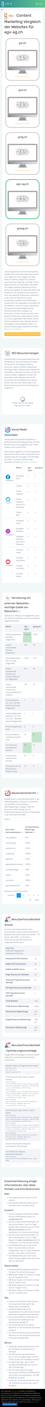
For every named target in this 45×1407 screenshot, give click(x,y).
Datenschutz (35, 1402)
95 (30, 900)
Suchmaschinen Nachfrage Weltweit (32, 829)
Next (37, 900)
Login (39, 4)
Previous (11, 895)
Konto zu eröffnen (14, 329)
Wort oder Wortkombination (13, 831)
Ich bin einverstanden (9, 1404)
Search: (7, 819)
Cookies (14, 1391)
